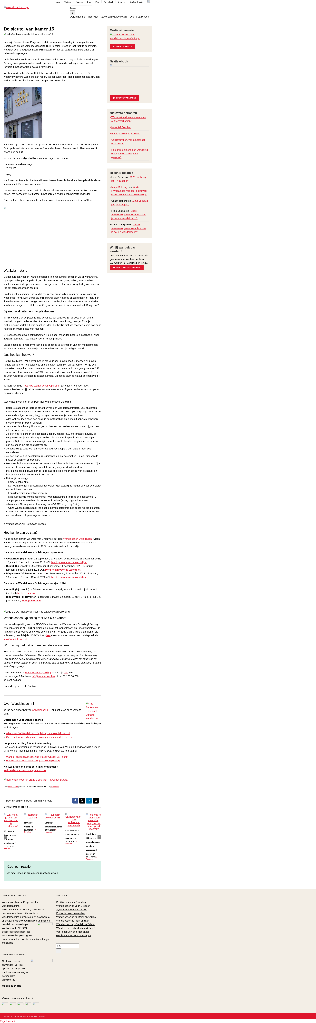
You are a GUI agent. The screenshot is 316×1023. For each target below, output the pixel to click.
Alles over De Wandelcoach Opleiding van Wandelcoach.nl (38, 733)
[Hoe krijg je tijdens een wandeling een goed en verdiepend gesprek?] (93, 829)
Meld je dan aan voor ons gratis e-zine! (25, 770)
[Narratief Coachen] (32, 817)
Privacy (32, 1016)
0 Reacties (55, 787)
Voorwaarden (40, 1016)
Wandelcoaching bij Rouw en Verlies (76, 917)
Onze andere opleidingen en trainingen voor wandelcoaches (39, 737)
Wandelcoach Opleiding (38, 672)
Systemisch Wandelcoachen (71, 909)
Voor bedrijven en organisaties (72, 931)
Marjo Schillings (119, 187)
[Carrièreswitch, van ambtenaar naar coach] (73, 825)
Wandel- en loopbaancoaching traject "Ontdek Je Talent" (37, 756)
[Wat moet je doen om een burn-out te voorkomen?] (11, 826)
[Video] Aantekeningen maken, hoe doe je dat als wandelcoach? (128, 214)
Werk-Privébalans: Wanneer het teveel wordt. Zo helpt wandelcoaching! (129, 191)
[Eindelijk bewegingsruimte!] (54, 817)
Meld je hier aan (11, 985)
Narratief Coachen (121, 127)
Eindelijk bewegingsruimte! (125, 133)
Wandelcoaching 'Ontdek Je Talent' (75, 924)
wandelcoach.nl (40, 710)
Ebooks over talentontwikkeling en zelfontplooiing (33, 760)
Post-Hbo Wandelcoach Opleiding (41, 385)
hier (48, 635)
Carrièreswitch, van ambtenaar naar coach (72, 834)
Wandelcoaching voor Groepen (73, 905)
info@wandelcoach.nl (15, 639)
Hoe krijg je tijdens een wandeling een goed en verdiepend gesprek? (129, 154)
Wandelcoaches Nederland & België (75, 928)
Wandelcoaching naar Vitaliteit (72, 920)
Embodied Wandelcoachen (70, 913)
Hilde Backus (13, 787)
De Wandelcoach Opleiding (71, 902)
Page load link (7, 1021)
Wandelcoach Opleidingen (77, 538)
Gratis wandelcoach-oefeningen (73, 935)
